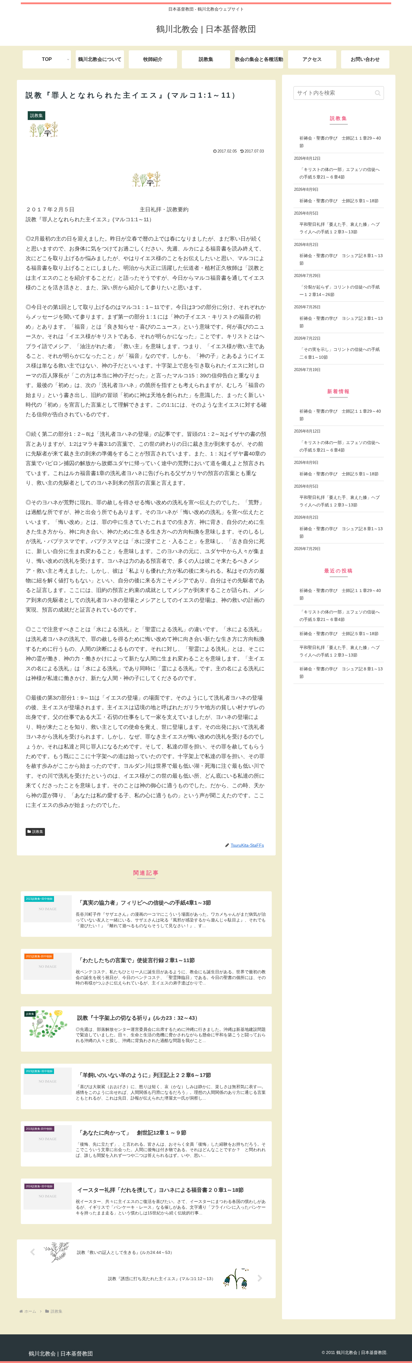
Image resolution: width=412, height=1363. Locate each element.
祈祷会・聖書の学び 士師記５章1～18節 (339, 200)
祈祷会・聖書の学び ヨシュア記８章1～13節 (341, 259)
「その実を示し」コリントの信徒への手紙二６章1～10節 (339, 353)
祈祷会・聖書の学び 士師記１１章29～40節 (340, 142)
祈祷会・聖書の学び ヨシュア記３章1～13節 (341, 322)
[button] (377, 93)
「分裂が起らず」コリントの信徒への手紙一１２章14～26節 (339, 291)
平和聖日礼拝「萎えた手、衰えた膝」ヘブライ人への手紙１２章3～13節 (339, 228)
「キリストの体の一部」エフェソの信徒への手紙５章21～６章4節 (339, 173)
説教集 (37, 831)
